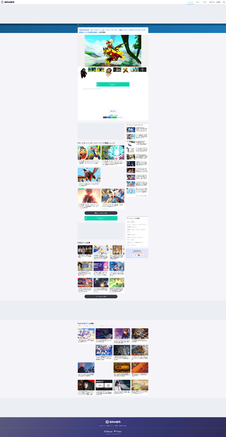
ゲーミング (134, 226)
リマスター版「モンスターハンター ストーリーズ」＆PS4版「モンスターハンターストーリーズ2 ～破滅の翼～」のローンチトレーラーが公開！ (88, 162)
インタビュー (104, 145)
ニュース (190, 2)
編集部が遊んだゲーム (139, 242)
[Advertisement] (113, 14)
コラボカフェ (143, 229)
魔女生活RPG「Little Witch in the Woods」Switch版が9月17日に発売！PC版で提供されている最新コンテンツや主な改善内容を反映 (116, 290)
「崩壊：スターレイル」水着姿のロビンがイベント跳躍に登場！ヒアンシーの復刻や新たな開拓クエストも (86, 340)
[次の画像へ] (113, 51)
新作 (128, 221)
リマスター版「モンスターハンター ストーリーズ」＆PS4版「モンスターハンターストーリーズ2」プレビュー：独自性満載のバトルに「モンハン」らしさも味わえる (88, 205)
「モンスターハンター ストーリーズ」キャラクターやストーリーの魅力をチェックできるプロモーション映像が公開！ (88, 184)
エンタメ (133, 229)
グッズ (138, 229)
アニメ (129, 231)
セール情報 (86, 325)
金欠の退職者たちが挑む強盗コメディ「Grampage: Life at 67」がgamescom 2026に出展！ (139, 340)
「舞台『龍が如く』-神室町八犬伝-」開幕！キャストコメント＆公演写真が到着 (85, 256)
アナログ (140, 224)
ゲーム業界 (101, 325)
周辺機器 (129, 226)
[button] (79, 73)
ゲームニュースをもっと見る (141, 195)
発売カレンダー (212, 2)
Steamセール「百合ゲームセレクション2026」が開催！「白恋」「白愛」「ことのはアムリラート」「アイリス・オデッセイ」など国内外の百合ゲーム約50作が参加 (100, 274)
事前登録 (132, 221)
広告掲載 (120, 425)
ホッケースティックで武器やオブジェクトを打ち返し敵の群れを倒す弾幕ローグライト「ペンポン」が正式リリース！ (100, 290)
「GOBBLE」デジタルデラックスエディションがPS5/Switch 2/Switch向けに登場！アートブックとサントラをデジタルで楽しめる (84, 290)
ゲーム (197, 2)
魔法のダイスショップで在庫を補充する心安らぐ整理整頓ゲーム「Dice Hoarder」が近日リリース (140, 374)
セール (129, 245)
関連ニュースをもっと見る (101, 213)
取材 (128, 237)
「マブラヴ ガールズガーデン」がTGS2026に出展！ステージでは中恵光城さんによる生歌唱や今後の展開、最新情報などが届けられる (104, 393)
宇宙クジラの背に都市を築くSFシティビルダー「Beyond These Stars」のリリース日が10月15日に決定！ (104, 340)
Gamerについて (102, 425)
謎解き (129, 229)
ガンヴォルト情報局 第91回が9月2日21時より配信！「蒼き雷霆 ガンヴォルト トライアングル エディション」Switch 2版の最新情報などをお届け (104, 358)
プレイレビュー (81, 188)
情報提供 (116, 425)
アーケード (135, 224)
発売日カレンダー (131, 242)
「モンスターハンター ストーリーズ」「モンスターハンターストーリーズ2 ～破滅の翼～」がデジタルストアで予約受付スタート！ (112, 205)
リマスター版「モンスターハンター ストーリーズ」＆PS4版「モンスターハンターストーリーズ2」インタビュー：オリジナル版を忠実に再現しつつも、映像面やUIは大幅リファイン (112, 162)
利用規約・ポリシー (110, 425)
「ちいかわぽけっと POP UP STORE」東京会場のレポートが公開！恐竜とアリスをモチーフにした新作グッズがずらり (84, 273)
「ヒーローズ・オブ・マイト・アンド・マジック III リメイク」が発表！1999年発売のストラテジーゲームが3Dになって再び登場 (140, 358)
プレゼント (134, 245)
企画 (133, 239)
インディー (129, 224)
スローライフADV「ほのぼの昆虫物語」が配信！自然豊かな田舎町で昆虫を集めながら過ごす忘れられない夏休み (122, 374)
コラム (129, 239)
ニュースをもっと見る (101, 296)
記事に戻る (113, 111)
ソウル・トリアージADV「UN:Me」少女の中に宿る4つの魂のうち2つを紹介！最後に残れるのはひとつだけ (122, 392)
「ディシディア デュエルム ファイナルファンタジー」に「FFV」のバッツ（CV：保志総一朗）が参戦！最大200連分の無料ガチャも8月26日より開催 (122, 341)
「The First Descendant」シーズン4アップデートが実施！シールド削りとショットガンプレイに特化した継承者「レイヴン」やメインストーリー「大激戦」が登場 (86, 393)
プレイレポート (133, 237)
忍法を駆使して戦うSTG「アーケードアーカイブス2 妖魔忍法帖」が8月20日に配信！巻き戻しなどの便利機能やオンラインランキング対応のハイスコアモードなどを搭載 (101, 257)
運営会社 (125, 425)
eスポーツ (134, 234)
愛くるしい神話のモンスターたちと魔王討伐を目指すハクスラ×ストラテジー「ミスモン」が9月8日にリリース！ (140, 392)
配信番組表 (218, 2)
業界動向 (129, 234)
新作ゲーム (80, 325)
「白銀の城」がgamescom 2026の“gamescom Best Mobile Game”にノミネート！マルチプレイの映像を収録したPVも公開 (122, 358)
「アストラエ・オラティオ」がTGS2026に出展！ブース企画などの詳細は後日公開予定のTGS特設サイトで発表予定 (86, 374)
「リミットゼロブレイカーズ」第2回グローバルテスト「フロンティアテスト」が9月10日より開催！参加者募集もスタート (117, 273)
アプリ (204, 2)
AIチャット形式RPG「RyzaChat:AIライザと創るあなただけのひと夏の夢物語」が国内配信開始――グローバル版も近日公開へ (116, 257)
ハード (145, 224)
